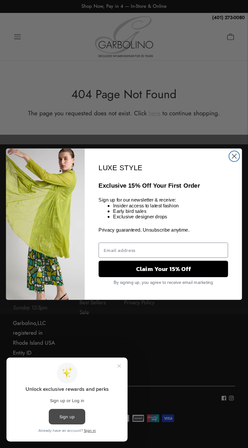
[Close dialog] (234, 156)
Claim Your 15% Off (163, 268)
